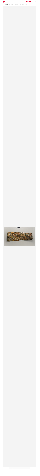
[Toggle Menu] (35, 1)
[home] (3, 4)
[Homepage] (4, 2)
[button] (35, 471)
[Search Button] (33, 1)
